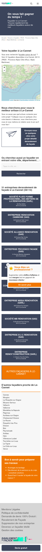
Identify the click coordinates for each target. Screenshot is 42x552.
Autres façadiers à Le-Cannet (21, 372)
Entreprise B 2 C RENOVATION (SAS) (21, 335)
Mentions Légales (11, 509)
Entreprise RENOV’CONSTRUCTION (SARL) (21, 352)
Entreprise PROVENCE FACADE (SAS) (21, 250)
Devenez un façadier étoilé (16, 526)
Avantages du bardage (16, 467)
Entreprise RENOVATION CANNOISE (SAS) (21, 215)
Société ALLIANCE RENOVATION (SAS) (21, 233)
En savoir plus (24, 284)
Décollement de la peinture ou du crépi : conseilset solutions (22, 471)
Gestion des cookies (12, 530)
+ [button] (4, 67)
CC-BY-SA (37, 100)
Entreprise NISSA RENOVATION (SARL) (21, 301)
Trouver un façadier (13, 38)
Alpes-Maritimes (11, 40)
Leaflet (11, 100)
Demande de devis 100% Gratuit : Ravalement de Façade (19, 518)
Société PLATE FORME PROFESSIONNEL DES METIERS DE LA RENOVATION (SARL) (21, 198)
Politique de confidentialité (15, 512)
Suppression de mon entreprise (18, 523)
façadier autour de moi (27, 54)
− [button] (4, 70)
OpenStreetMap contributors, (27, 100)
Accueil (4, 38)
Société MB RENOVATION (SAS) (21, 318)
